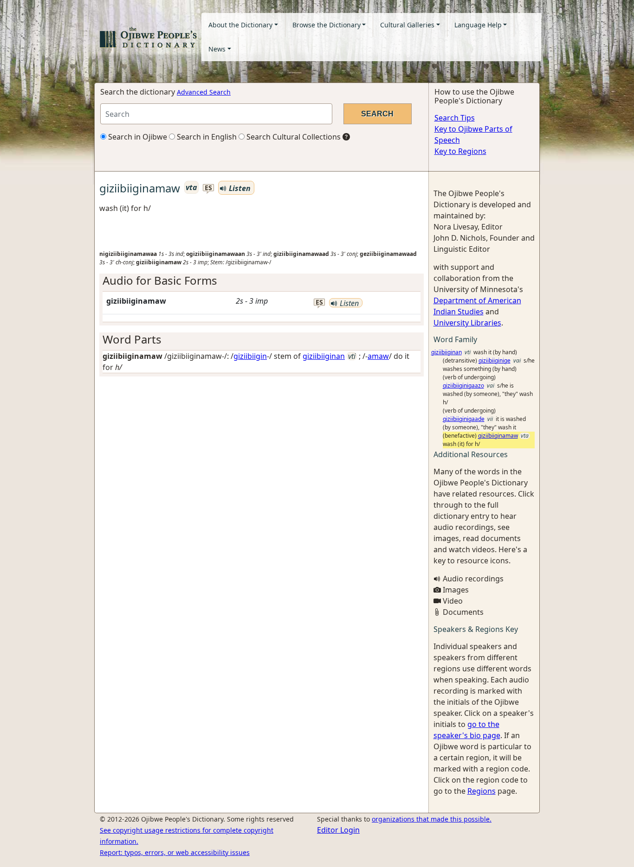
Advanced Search (204, 92)
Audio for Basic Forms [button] (160, 280)
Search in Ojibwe (136, 137)
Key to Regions (460, 151)
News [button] (217, 49)
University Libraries (467, 323)
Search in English (206, 137)
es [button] (208, 188)
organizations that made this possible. (432, 819)
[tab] (262, 280)
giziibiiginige (495, 360)
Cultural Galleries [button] (407, 24)
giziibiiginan (324, 356)
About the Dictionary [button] (240, 24)
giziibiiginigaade (464, 419)
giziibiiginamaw (498, 436)
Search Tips (454, 118)
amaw (378, 356)
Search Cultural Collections (293, 137)
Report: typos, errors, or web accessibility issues (175, 852)
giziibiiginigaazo (463, 385)
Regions (481, 791)
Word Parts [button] (132, 339)
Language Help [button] (478, 24)
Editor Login (338, 830)
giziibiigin (250, 356)
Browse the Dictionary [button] (326, 24)
